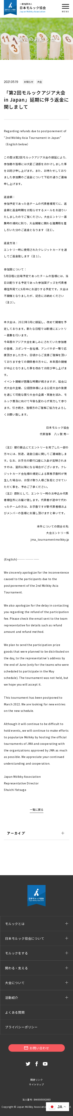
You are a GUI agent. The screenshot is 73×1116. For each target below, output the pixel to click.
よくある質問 (15, 1012)
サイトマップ (36, 1084)
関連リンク (36, 1079)
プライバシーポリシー (21, 1027)
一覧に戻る (36, 809)
